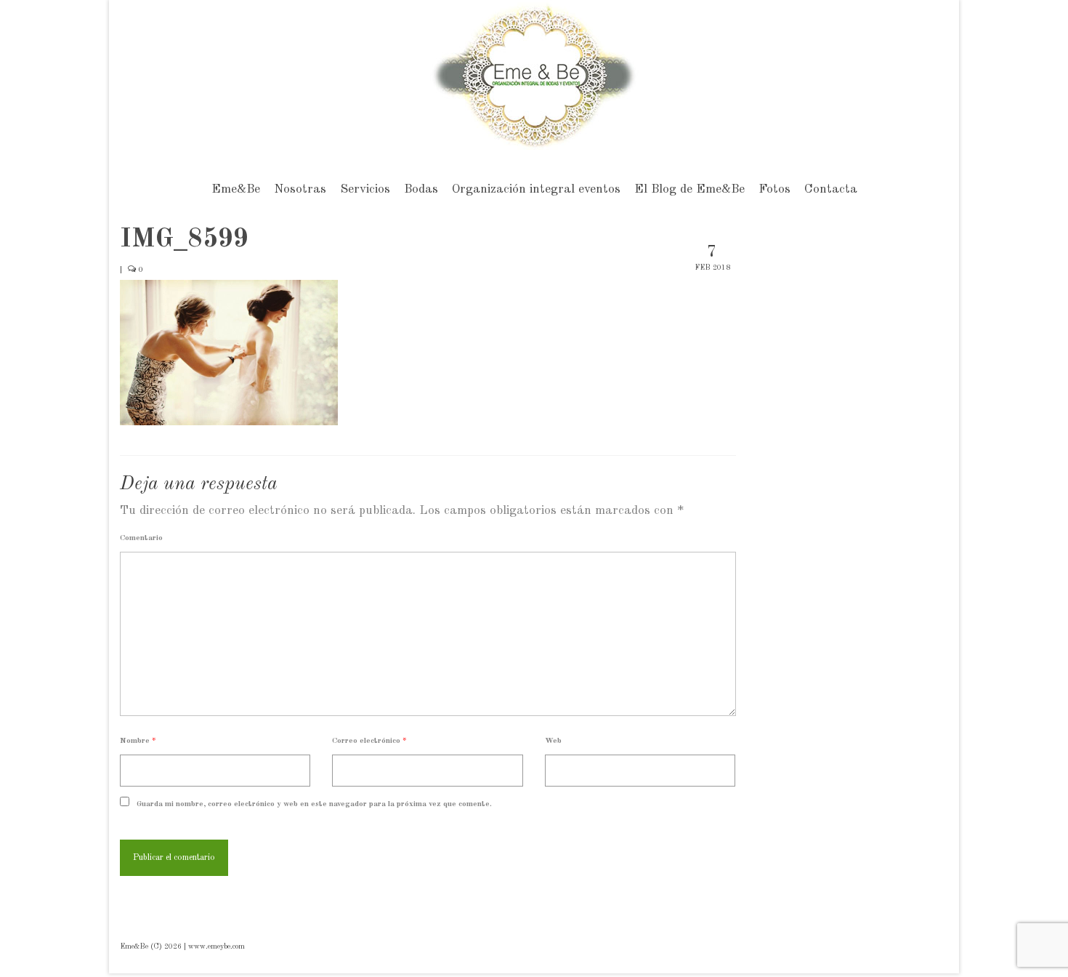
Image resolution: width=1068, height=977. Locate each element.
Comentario (141, 538)
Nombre (138, 741)
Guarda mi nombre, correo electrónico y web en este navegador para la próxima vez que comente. (314, 804)
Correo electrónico (369, 741)
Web (553, 741)
